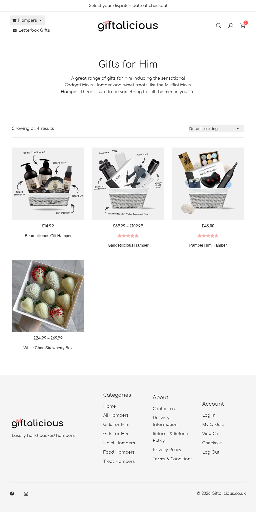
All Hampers (116, 415)
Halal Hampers (119, 443)
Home (109, 406)
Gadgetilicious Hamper (128, 245)
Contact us (164, 409)
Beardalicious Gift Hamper (48, 236)
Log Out (210, 452)
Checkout (212, 443)
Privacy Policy (167, 450)
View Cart (212, 434)
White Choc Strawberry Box (48, 348)
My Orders (213, 424)
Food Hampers (119, 452)
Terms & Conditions (172, 459)
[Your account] (231, 25)
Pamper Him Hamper (208, 245)
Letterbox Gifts (34, 30)
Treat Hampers (119, 461)
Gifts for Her (116, 434)
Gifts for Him (116, 424)
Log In (209, 415)
